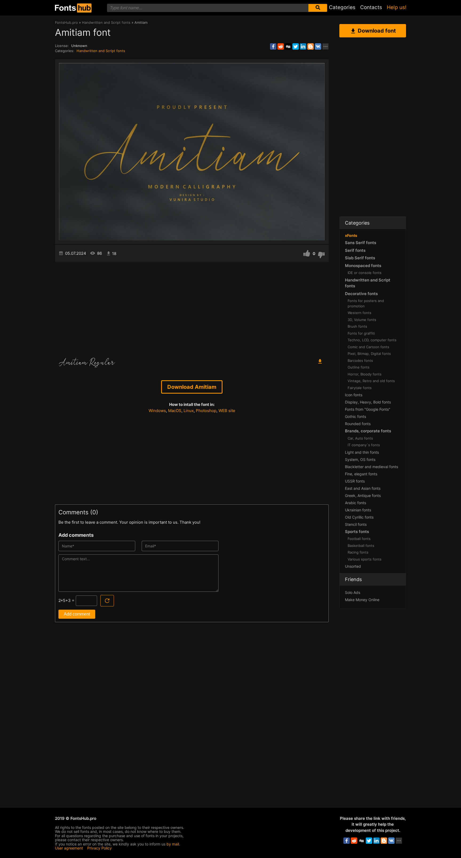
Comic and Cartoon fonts (368, 347)
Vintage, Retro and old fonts (371, 381)
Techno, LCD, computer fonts (372, 340)
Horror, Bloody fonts (364, 374)
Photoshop (206, 410)
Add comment (77, 614)
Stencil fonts (356, 524)
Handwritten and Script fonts (101, 51)
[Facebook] (273, 46)
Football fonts (359, 538)
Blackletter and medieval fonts (371, 466)
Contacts (371, 7)
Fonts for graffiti (361, 333)
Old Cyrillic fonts (359, 517)
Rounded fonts (358, 423)
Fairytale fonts (360, 388)
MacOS (174, 410)
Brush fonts (357, 326)
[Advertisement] (192, 307)
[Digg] (288, 46)
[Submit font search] (317, 8)
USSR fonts (355, 481)
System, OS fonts (360, 459)
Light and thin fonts (362, 452)
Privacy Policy (99, 848)
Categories (342, 7)
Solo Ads (352, 592)
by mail (172, 844)
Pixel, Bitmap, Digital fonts (369, 353)
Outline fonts (358, 367)
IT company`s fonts (364, 445)
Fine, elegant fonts (361, 474)
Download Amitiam (191, 387)
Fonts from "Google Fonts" (367, 409)
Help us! (396, 7)
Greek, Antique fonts (363, 495)
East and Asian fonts (362, 488)
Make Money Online (362, 599)
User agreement (69, 848)
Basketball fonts (361, 545)
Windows (157, 410)
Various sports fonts (364, 559)
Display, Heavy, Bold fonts (368, 402)
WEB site (226, 410)
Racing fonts (358, 552)
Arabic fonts (355, 502)
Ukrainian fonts (358, 510)
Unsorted (353, 566)
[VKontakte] (318, 46)
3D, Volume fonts (362, 320)
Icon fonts (353, 395)
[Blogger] (310, 46)
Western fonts (359, 313)
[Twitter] (295, 46)
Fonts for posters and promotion (366, 303)
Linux (189, 410)
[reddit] (280, 46)
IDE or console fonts (364, 273)
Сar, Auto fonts (360, 438)
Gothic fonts (355, 416)
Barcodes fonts (360, 360)
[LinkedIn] (303, 46)
